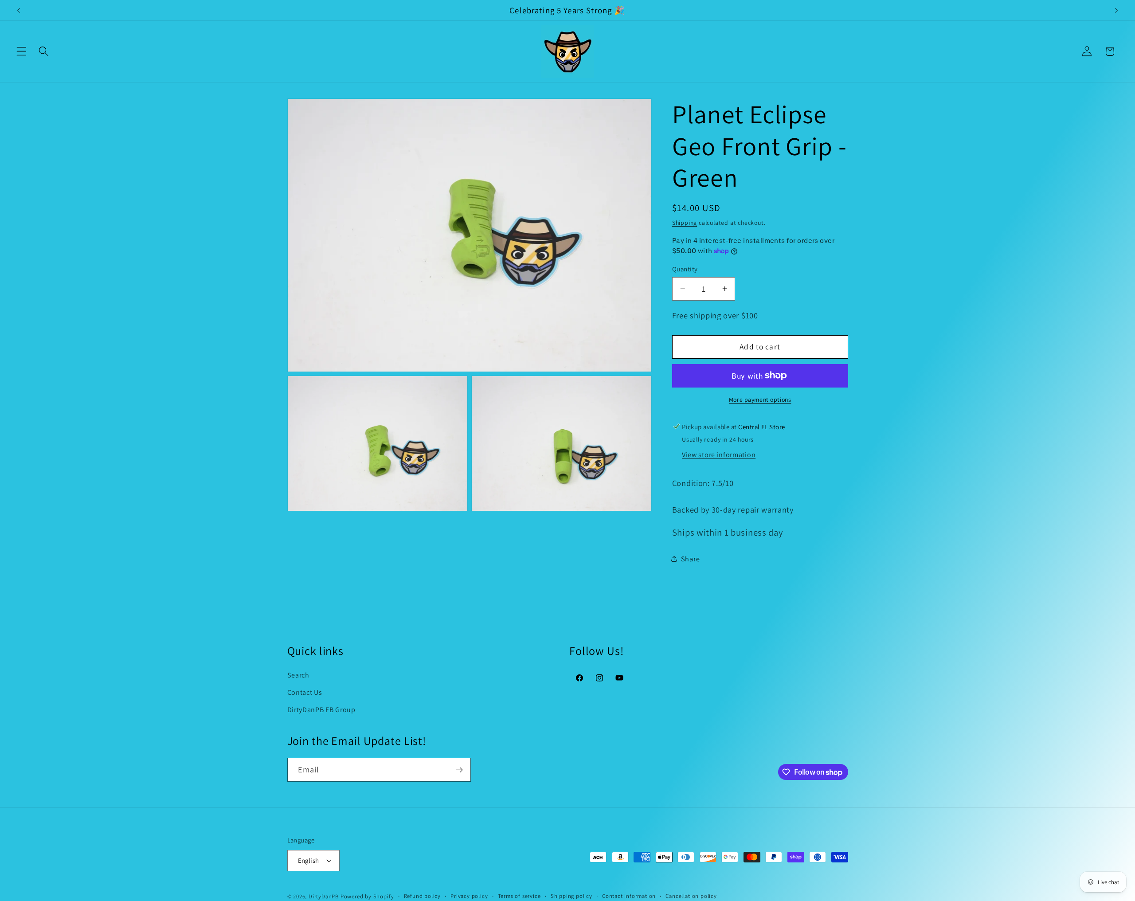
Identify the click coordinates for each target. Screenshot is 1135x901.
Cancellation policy (690, 896)
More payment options (760, 399)
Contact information (629, 896)
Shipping (684, 223)
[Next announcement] (1116, 10)
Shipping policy (571, 896)
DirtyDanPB (324, 896)
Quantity (685, 269)
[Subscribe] (459, 770)
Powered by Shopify (367, 896)
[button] (21, 51)
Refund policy (422, 896)
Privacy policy (469, 896)
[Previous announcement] (18, 10)
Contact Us (304, 692)
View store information (718, 454)
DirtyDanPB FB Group (321, 709)
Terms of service (519, 896)
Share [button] (690, 559)
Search (298, 675)
